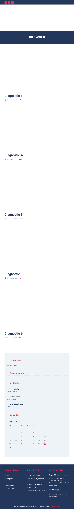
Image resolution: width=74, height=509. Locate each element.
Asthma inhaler (12, 392)
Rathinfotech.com (54, 506)
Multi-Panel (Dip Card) (36, 484)
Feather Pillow (11, 399)
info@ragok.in (56, 490)
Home (8, 475)
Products (9, 482)
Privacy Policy (11, 488)
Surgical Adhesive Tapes (36, 490)
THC (8, 407)
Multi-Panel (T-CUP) (35, 487)
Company (9, 479)
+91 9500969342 (57, 494)
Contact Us (10, 485)
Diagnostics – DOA (34, 475)
